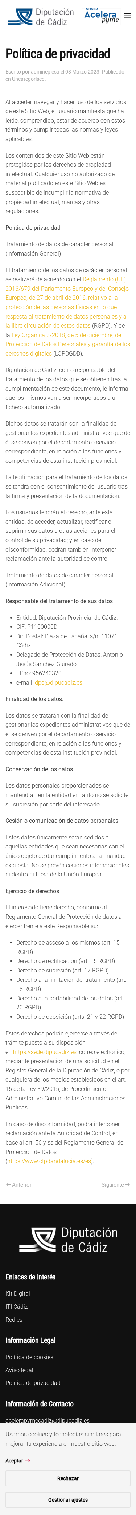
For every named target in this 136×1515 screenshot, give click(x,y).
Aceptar (14, 1461)
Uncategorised (28, 79)
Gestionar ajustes (68, 1500)
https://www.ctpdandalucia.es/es (49, 1161)
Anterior (22, 1185)
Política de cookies (29, 1357)
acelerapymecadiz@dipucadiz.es (47, 1420)
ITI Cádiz (16, 1306)
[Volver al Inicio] (64, 16)
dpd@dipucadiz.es (58, 682)
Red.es (13, 1319)
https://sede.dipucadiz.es (45, 1052)
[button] (127, 15)
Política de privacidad (33, 1382)
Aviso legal (19, 1370)
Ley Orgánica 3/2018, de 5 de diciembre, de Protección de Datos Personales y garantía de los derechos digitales (67, 344)
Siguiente (113, 1185)
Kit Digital (17, 1293)
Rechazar (68, 1478)
